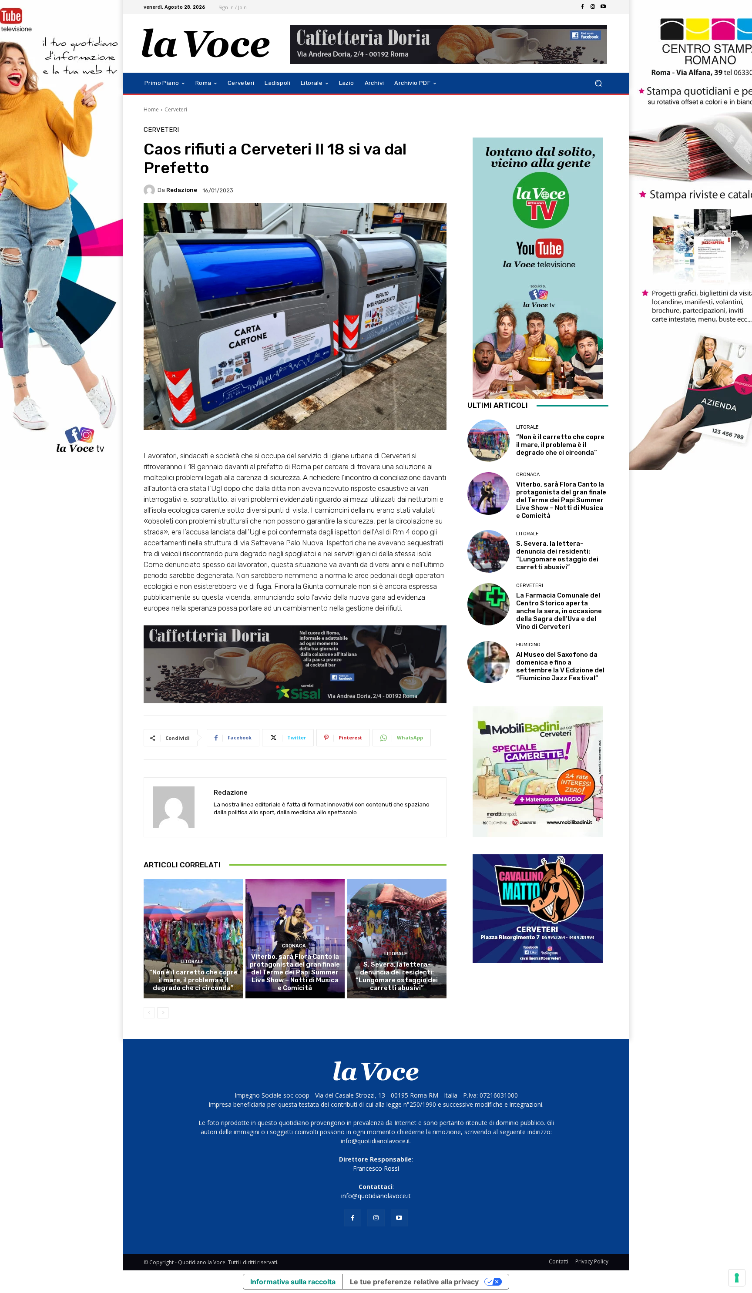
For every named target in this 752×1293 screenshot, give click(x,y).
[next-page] (163, 1012)
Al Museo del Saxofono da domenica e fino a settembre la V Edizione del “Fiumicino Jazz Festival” (560, 666)
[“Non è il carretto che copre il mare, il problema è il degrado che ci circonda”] (193, 938)
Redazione (181, 190)
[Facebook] (582, 7)
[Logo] (206, 43)
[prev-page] (149, 1012)
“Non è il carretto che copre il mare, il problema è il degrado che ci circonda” (193, 980)
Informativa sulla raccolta (293, 1281)
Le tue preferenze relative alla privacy (414, 1281)
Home (151, 109)
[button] (598, 83)
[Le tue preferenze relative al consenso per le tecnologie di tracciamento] (736, 1277)
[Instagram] (593, 7)
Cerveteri (175, 109)
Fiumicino (528, 644)
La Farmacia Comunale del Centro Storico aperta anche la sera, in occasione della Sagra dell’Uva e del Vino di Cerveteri (559, 611)
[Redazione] (151, 190)
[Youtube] (603, 7)
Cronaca (294, 946)
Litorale (192, 961)
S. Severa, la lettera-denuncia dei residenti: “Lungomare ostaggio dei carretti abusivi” (397, 976)
